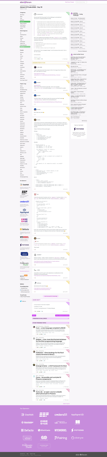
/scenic (21, 65)
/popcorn (22, 76)
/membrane (22, 67)
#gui (49, 370)
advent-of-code (39, 306)
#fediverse (42, 398)
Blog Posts (79, 60)
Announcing (41, 337)
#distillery (22, 165)
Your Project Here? (23, 80)
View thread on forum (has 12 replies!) (42, 304)
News (37, 337)
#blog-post (22, 145)
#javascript (22, 126)
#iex (21, 154)
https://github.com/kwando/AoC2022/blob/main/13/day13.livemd (48, 102)
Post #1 (66, 77)
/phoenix (37, 383)
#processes (22, 167)
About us (23, 278)
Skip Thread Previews (25, 296)
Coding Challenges (32, 5)
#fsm (53, 332)
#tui (47, 359)
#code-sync (22, 124)
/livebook (22, 61)
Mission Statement (25, 279)
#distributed (46, 345)
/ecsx (21, 72)
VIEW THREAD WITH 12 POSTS (62, 315)
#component (61, 383)
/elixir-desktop (23, 70)
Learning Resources (24, 5)
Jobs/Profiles (22, 26)
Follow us (24, 301)
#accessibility (55, 383)
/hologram (22, 63)
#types (50, 332)
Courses (21, 38)
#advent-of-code (23, 8)
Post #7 (66, 249)
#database (41, 345)
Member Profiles (82, 81)
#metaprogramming (24, 176)
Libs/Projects (23, 25)
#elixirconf (22, 117)
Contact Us (22, 453)
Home (36, 308)
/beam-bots (22, 78)
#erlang (21, 97)
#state (56, 370)
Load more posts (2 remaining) (50, 296)
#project (46, 398)
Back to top (65, 403)
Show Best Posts (24, 288)
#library (37, 345)
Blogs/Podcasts (23, 23)
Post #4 (65, 114)
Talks (21, 39)
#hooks (51, 383)
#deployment (22, 93)
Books (21, 36)
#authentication (23, 136)
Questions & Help (74, 64)
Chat (21, 18)
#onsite (21, 130)
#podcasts (22, 128)
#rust (40, 359)
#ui (44, 383)
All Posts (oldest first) (25, 290)
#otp (21, 108)
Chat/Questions (23, 34)
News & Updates (76, 118)
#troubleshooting (23, 89)
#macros (22, 113)
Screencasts (22, 41)
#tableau (37, 385)
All (20, 33)
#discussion (22, 123)
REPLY (34, 315)
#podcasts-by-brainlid (24, 141)
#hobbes (51, 345)
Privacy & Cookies (37, 455)
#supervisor (22, 162)
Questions (79, 64)
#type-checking (45, 332)
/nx (20, 59)
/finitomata (22, 74)
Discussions (46, 326)
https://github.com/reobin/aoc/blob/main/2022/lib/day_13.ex (47, 275)
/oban (21, 57)
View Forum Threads (69, 2)
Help (27, 453)
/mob (21, 69)
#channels (22, 119)
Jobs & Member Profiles (75, 81)
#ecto (21, 85)
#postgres (22, 115)
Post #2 (65, 90)
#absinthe (22, 104)
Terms (32, 455)
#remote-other (23, 106)
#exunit (21, 121)
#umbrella (22, 137)
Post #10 (65, 291)
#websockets (22, 160)
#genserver (22, 100)
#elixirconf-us (23, 150)
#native (52, 370)
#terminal (44, 359)
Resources (22, 21)
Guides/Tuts (22, 43)
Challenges (22, 46)
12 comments (37, 54)
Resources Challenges (82, 51)
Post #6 (65, 233)
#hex (21, 173)
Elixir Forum (81, 54)
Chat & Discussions (39, 326)
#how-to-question (23, 111)
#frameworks (45, 370)
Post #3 (65, 104)
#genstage (22, 158)
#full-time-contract (24, 139)
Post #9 (65, 277)
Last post (65, 311)
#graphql (22, 156)
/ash (21, 54)
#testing (22, 98)
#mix (21, 102)
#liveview (47, 383)
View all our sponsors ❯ (24, 271)
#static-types (38, 332)
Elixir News (22, 14)
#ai (20, 149)
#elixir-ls (21, 147)
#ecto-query (22, 143)
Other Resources (23, 45)
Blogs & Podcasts (74, 60)
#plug (21, 110)
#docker (21, 134)
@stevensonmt (37, 85)
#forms (21, 171)
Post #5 (65, 189)
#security (22, 174)
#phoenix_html (23, 152)
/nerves (37, 370)
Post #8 (65, 264)
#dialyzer (22, 132)
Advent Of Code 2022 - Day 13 (31, 7)
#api (21, 169)
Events (21, 28)
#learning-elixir (23, 91)
